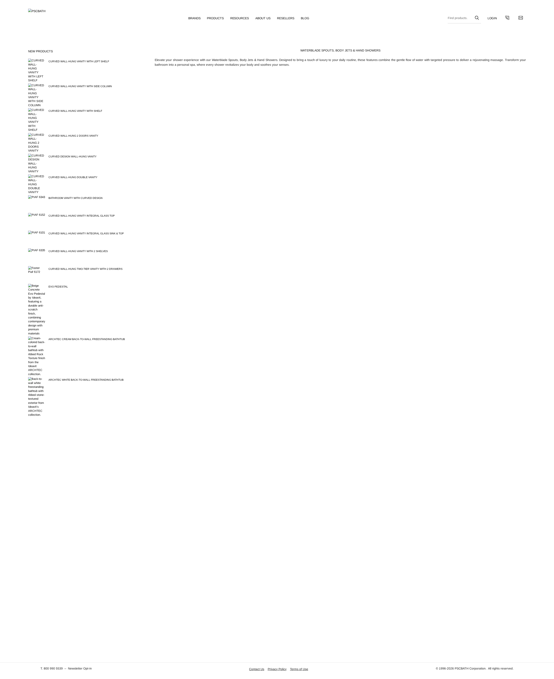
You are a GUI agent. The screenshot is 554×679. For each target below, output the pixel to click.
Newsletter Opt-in (80, 668)
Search (476, 17)
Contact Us (256, 669)
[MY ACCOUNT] (492, 18)
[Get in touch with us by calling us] (507, 18)
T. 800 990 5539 (51, 668)
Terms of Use (299, 669)
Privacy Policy (277, 669)
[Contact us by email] (521, 18)
